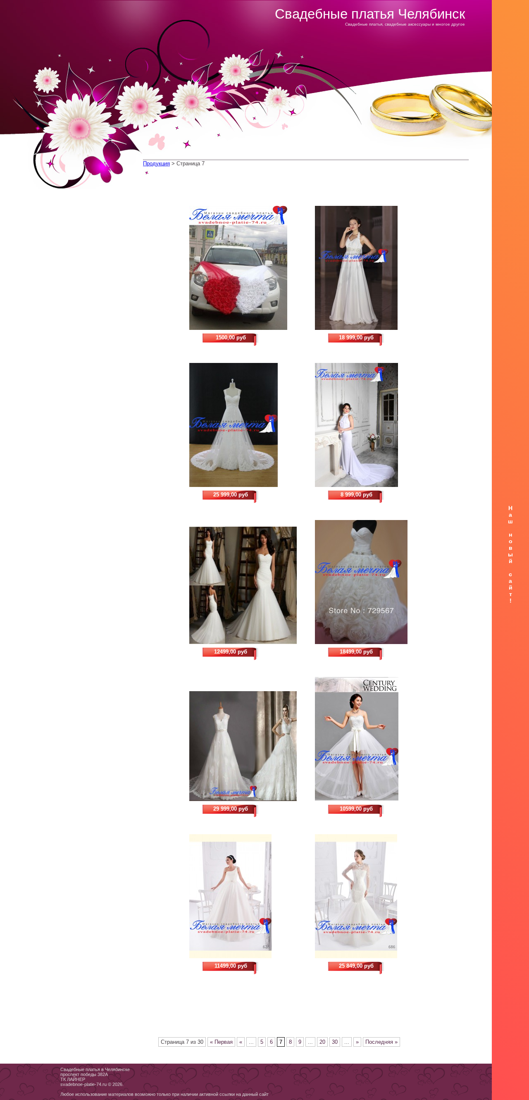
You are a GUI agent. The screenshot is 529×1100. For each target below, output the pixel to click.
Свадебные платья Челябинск (370, 13)
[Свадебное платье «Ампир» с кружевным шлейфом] (243, 425)
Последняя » (381, 1042)
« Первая (221, 1042)
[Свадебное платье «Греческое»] (368, 268)
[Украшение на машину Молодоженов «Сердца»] (243, 268)
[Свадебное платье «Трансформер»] (368, 739)
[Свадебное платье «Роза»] (368, 582)
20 (322, 1042)
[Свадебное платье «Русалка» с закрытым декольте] (368, 425)
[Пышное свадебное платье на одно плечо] (243, 896)
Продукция (156, 163)
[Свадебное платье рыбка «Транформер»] (368, 896)
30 (335, 1042)
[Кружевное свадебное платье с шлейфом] (243, 746)
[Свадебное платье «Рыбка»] (243, 585)
